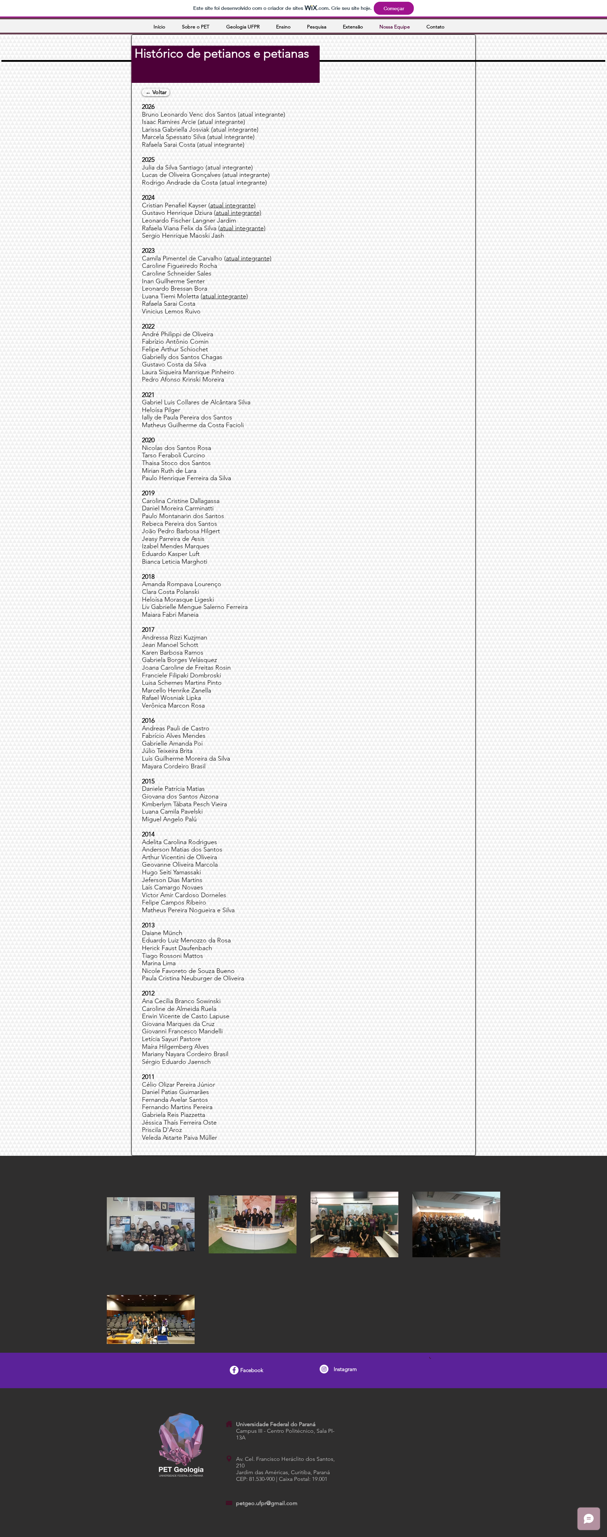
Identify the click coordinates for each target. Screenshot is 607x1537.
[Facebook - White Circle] (234, 1370)
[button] (246, 27)
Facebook (251, 1370)
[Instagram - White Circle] (324, 1369)
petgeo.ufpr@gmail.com (267, 1503)
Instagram (345, 1369)
